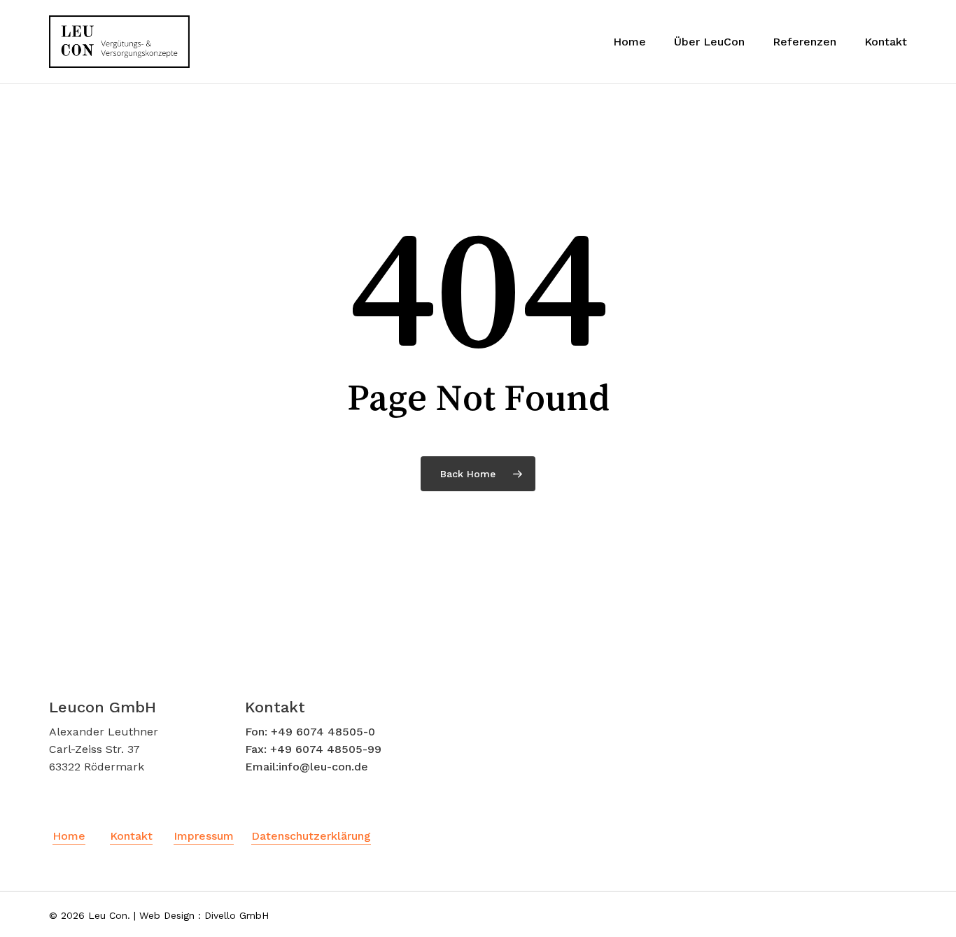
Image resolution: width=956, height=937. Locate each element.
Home (68, 836)
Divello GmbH (236, 915)
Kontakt (131, 836)
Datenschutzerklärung (311, 836)
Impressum (204, 836)
